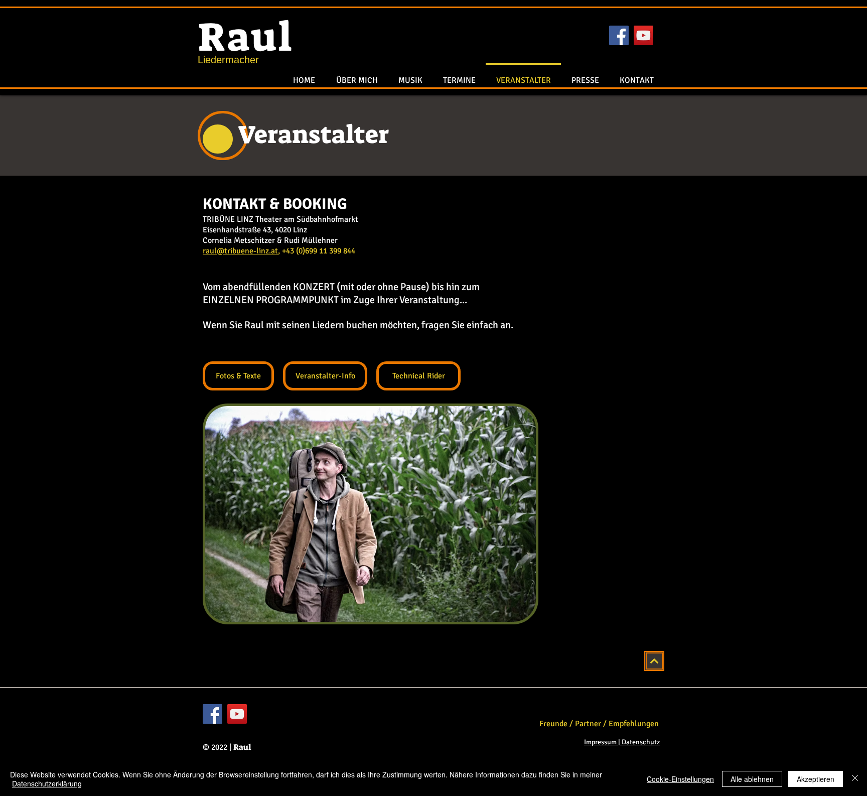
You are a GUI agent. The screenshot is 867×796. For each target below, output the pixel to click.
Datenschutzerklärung (47, 783)
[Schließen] (855, 779)
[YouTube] (643, 35)
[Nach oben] (654, 661)
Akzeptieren (815, 779)
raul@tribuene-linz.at (240, 251)
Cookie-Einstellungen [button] (680, 779)
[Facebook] (619, 35)
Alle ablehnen (752, 779)
